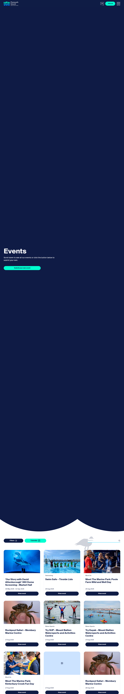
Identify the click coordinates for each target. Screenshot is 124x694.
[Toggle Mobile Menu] (118, 3)
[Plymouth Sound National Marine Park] (11, 4)
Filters (12, 540)
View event (22, 593)
